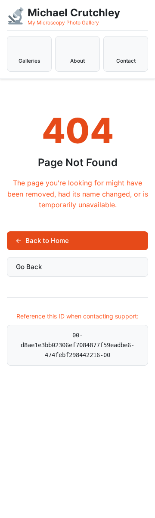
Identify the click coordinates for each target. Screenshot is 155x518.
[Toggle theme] (122, 15)
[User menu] (146, 10)
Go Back (29, 267)
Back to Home (42, 240)
